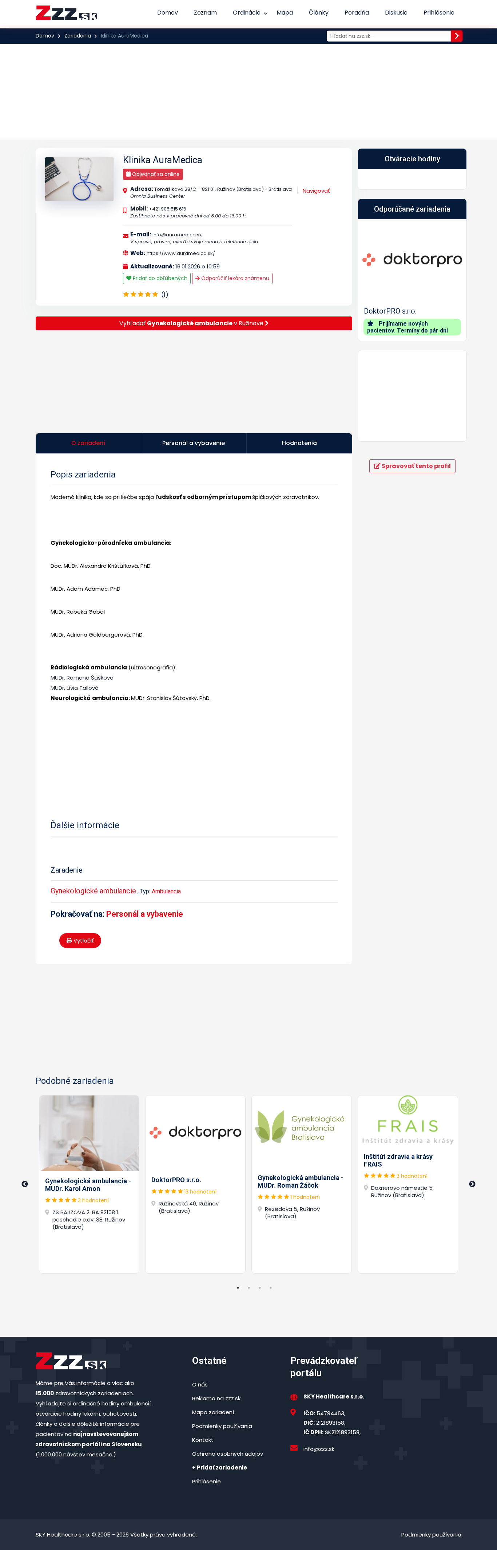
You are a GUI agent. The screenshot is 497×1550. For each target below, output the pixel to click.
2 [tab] (249, 1287)
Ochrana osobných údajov (227, 1453)
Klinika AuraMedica (162, 159)
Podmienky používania (222, 1426)
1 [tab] (238, 1287)
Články (319, 12)
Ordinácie (247, 12)
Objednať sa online (155, 174)
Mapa (285, 12)
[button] (366, 280)
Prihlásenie (439, 12)
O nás (200, 1384)
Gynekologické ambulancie (93, 890)
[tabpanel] (89, 1184)
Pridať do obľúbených (159, 278)
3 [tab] (259, 1287)
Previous (24, 1184)
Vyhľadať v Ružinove (192, 323)
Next (472, 1184)
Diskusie (396, 12)
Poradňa (357, 12)
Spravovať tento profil (416, 466)
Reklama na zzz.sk (216, 1398)
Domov (167, 12)
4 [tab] (270, 1287)
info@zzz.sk (318, 1449)
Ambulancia (166, 891)
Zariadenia (77, 35)
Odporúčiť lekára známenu (234, 278)
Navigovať (316, 190)
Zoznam (205, 12)
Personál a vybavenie (144, 913)
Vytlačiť (83, 940)
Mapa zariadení (213, 1412)
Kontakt (203, 1440)
